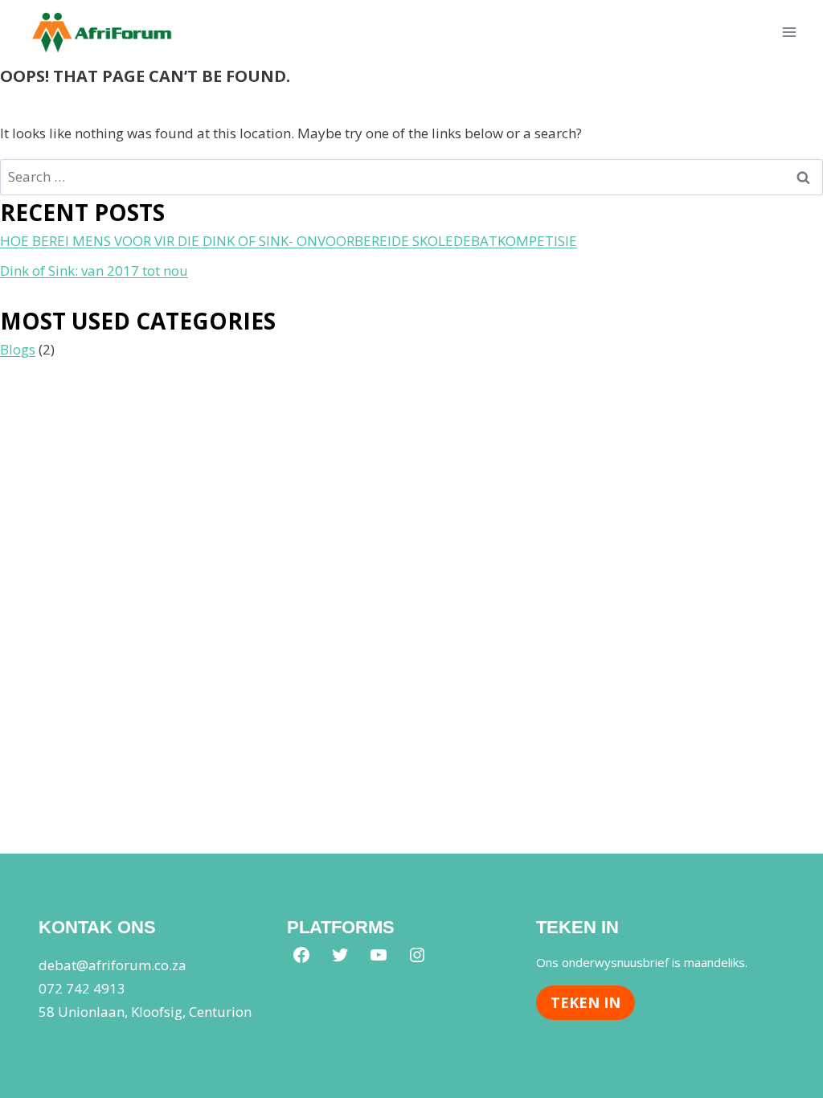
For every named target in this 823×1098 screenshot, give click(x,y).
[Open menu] (789, 31)
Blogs (17, 349)
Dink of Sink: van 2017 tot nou (94, 270)
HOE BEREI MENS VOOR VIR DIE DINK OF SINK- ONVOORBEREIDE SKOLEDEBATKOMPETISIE (288, 240)
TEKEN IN (585, 1002)
